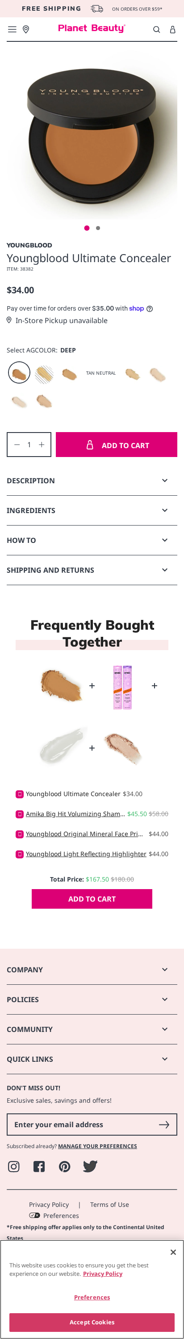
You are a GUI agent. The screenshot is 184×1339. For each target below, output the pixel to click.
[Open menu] (12, 29)
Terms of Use (109, 1204)
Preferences (61, 1215)
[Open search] (156, 29)
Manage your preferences (97, 1146)
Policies (23, 999)
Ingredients (31, 510)
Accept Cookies (92, 1322)
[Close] (173, 1252)
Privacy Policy (49, 1204)
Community (30, 1029)
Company (25, 970)
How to (21, 540)
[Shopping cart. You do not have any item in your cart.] (172, 30)
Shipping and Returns (50, 570)
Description (31, 480)
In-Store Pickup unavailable (62, 320)
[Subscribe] (164, 1124)
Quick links (30, 1059)
